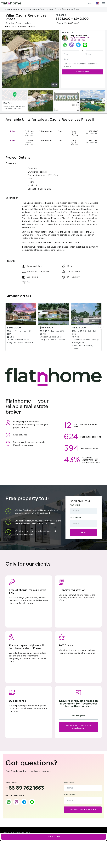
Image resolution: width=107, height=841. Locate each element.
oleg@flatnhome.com (80, 38)
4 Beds (13, 131)
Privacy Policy (17, 832)
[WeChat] (85, 45)
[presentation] (104, 100)
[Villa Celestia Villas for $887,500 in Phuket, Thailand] (53, 314)
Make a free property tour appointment (78, 727)
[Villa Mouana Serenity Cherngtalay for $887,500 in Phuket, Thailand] (86, 314)
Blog (28, 832)
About (6, 832)
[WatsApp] (65, 45)
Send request (78, 716)
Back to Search (14, 9)
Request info (53, 837)
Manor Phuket (23, 340)
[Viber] (71, 45)
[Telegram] (78, 45)
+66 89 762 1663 (77, 40)
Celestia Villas (55, 337)
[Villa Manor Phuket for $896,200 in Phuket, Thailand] (21, 314)
